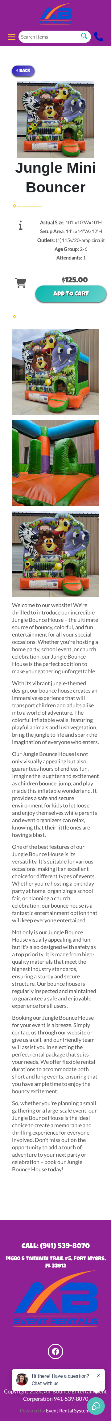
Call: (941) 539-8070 (56, 1246)
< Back (23, 71)
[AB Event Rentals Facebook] (55, 1351)
